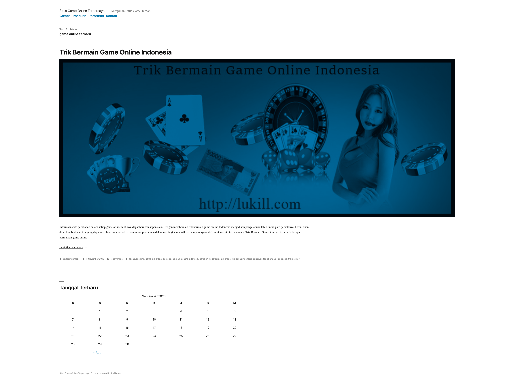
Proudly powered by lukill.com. (106, 373)
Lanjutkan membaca (73, 247)
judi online (226, 259)
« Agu (97, 352)
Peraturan (96, 16)
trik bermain (294, 259)
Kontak (111, 16)
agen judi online (136, 259)
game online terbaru (209, 259)
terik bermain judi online (275, 259)
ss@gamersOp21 (71, 259)
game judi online (153, 259)
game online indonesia (187, 259)
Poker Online (116, 259)
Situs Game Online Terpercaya (82, 11)
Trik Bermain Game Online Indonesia (115, 52)
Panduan (79, 16)
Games (65, 16)
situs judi (257, 259)
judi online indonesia (242, 259)
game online (169, 259)
